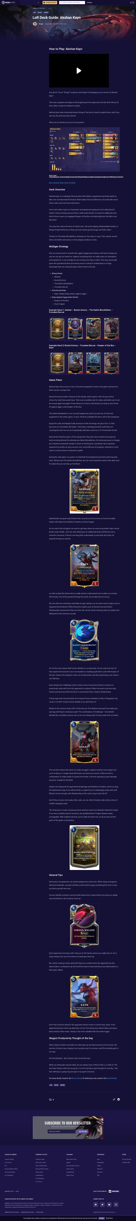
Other (124, 1154)
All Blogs (89, 2)
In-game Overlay (9, 1159)
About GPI (99, 1169)
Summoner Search (10, 1172)
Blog (98, 1159)
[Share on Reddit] (118, 1099)
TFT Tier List (39, 1181)
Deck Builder (112, 1078)
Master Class (70, 1175)
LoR (34, 12)
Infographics (100, 1162)
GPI (6, 1165)
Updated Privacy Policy (27, 1212)
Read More (109, 1218)
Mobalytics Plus (9, 1191)
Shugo (41, 24)
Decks (40, 12)
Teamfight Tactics (41, 1154)
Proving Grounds (126, 1159)
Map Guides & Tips (71, 1159)
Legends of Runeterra (39, 8)
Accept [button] (101, 1218)
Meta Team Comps (41, 1162)
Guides (50, 8)
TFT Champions (40, 1178)
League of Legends (11, 1154)
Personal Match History (11, 1169)
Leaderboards (39, 1175)
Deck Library (77, 1078)
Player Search (39, 1172)
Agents (68, 1162)
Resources (100, 1154)
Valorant (69, 1154)
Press (17, 1191)
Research (100, 1172)
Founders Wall (126, 1162)
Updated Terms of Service (12, 1212)
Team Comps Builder (41, 1165)
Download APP (51, 2)
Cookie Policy (39, 1212)
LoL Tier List (8, 1162)
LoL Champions (9, 1175)
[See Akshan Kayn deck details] (62, 183)
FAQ (98, 1175)
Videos (99, 1165)
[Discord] (113, 1192)
